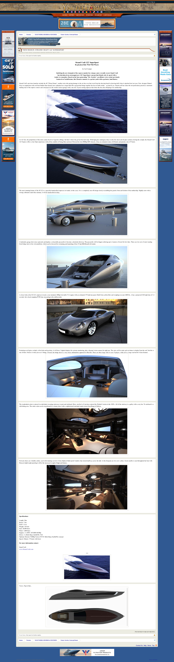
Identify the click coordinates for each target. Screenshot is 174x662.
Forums (89, 15)
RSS (156, 645)
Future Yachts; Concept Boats (32, 52)
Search (98, 15)
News (64, 15)
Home (71, 15)
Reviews (80, 15)
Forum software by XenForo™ (31, 659)
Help (145, 645)
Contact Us (139, 645)
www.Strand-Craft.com (26, 549)
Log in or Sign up (151, 2)
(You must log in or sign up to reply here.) (145, 631)
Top (153, 645)
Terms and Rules (153, 659)
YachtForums (49, 52)
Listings (108, 15)
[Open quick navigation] (154, 34)
